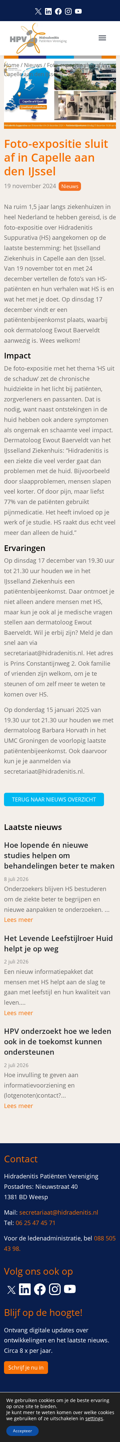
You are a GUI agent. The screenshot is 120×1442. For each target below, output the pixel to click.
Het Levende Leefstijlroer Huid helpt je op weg (58, 943)
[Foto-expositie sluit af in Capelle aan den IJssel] (60, 92)
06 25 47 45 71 (36, 1223)
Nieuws (33, 65)
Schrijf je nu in (26, 1367)
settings (94, 1419)
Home (11, 65)
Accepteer (22, 1431)
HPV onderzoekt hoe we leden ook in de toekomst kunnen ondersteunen (57, 1041)
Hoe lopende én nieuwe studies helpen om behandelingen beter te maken (59, 855)
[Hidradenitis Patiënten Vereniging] (38, 38)
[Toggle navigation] (102, 37)
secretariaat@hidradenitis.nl (58, 1212)
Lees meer (18, 920)
